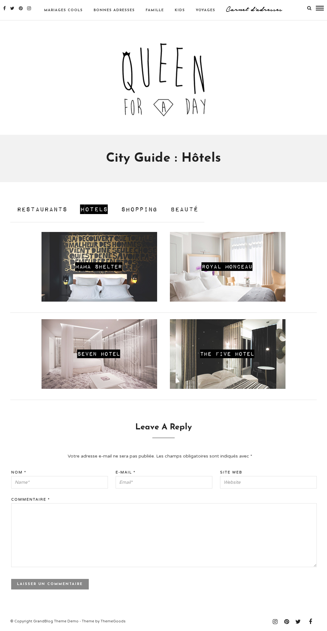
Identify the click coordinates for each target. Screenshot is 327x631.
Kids (180, 10)
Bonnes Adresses (114, 10)
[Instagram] (29, 8)
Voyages (205, 10)
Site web (231, 472)
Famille (155, 10)
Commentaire (30, 499)
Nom (19, 472)
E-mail (126, 472)
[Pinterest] (21, 8)
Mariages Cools (63, 10)
